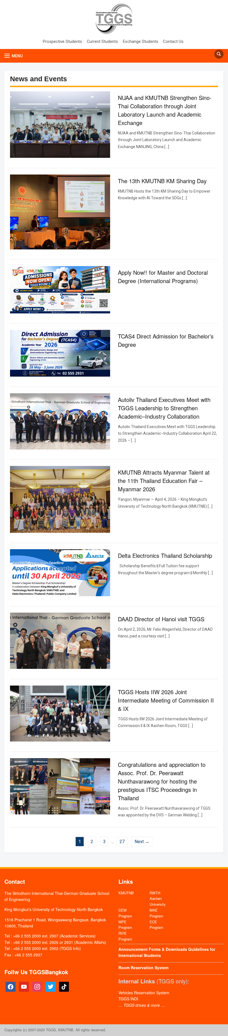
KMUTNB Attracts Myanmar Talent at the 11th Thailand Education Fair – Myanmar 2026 (164, 480)
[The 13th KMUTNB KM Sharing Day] (60, 211)
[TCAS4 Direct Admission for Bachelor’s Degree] (60, 353)
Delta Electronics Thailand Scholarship (165, 555)
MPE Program (125, 924)
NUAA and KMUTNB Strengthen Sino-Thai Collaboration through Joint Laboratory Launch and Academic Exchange (165, 110)
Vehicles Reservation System (143, 992)
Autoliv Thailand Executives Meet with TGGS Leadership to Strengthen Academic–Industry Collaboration (164, 408)
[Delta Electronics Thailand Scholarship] (60, 572)
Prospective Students (62, 41)
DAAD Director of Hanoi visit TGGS (161, 619)
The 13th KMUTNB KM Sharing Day (162, 181)
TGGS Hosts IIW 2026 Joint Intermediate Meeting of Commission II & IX (166, 700)
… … (141, 1005)
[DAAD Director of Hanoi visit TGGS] (60, 640)
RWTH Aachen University (158, 898)
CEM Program (125, 913)
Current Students (102, 41)
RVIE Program (125, 936)
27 (122, 841)
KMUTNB (126, 892)
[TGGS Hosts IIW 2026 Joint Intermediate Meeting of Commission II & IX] (60, 713)
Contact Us (173, 41)
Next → (142, 841)
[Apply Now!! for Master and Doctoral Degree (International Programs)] (60, 289)
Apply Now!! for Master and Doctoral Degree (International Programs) (163, 276)
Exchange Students (140, 41)
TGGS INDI (128, 998)
